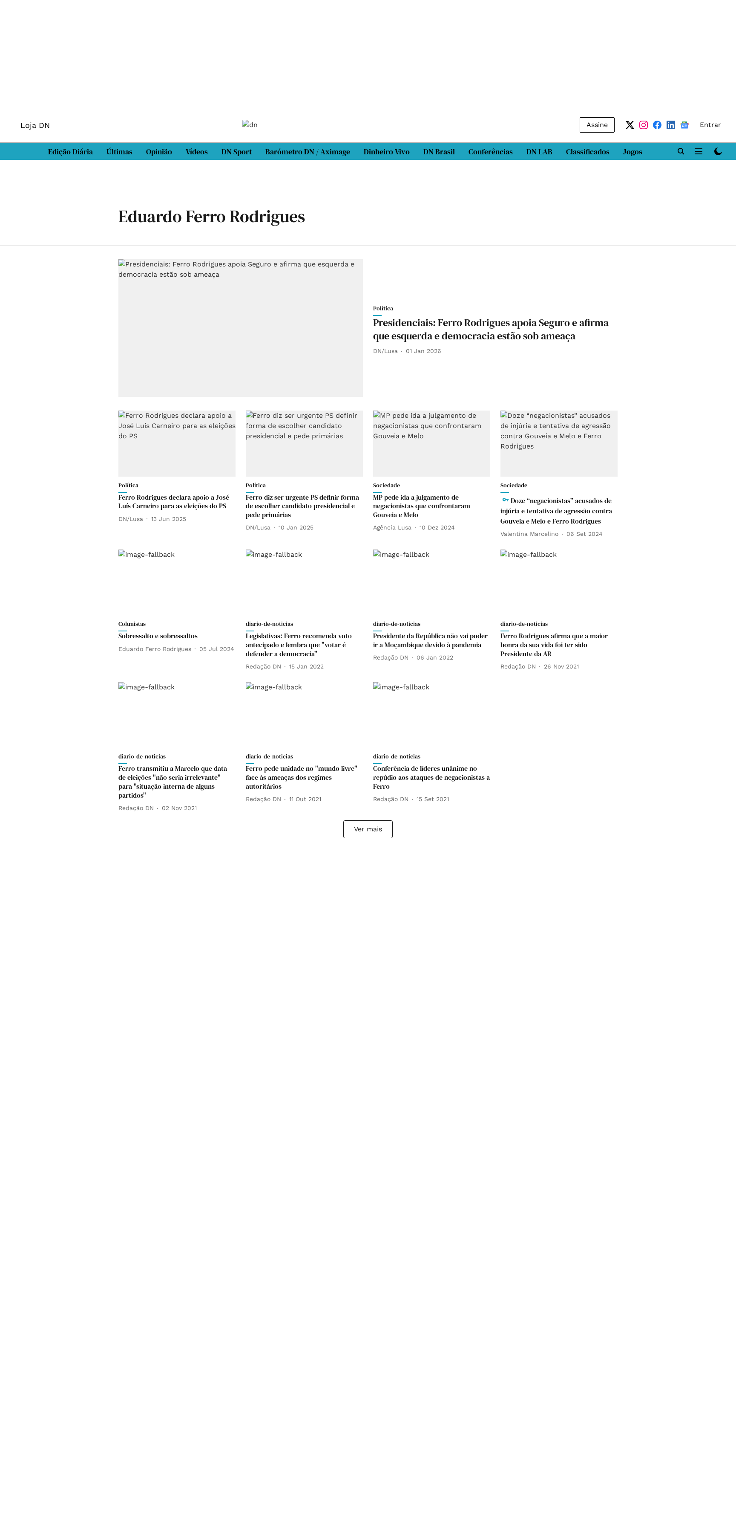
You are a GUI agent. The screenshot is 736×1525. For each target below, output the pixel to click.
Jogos (632, 151)
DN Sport (236, 151)
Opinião (159, 151)
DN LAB (539, 151)
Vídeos (197, 151)
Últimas (119, 151)
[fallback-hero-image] (240, 328)
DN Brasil (439, 151)
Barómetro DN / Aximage (307, 151)
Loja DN (35, 125)
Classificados (588, 151)
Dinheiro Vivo (387, 151)
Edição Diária (70, 151)
